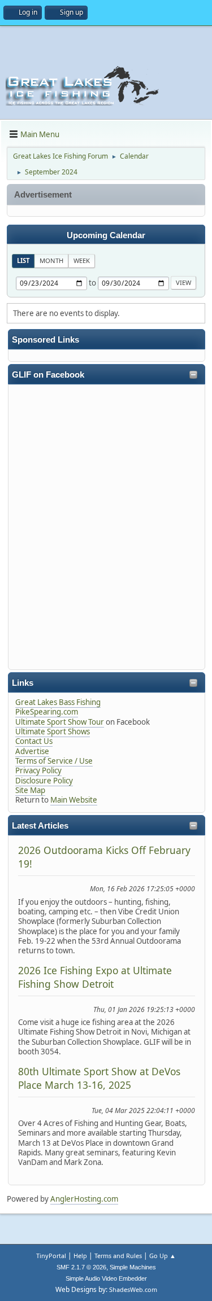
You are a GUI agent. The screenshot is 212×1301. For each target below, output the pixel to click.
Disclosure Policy (44, 781)
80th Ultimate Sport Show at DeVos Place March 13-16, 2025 (99, 1078)
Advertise (32, 751)
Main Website (73, 800)
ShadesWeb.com (133, 1289)
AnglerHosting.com (84, 1199)
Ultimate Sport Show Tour (59, 722)
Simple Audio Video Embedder (106, 1278)
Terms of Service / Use (54, 761)
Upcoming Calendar (106, 235)
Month (51, 260)
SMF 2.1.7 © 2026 (81, 1267)
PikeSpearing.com (46, 712)
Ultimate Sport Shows (52, 731)
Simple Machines (133, 1267)
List (23, 260)
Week (81, 260)
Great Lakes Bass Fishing (58, 702)
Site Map (30, 790)
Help (80, 1255)
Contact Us (34, 741)
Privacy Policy (38, 770)
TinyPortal (51, 1255)
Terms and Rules (118, 1255)
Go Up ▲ (162, 1255)
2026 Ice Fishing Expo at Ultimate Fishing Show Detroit (95, 977)
